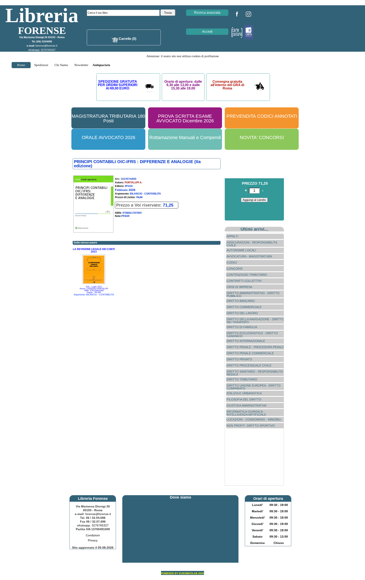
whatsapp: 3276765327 (42, 50)
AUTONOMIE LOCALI (241, 250)
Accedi (207, 31)
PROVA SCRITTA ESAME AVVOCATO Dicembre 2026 (185, 118)
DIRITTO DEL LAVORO (242, 313)
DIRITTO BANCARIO (241, 301)
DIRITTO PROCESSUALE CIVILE (249, 365)
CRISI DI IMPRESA (239, 287)
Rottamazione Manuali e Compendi (185, 137)
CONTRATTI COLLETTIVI (244, 281)
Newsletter (81, 65)
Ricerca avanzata (207, 12)
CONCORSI (234, 268)
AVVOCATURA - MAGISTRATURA (249, 256)
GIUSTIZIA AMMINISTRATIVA (246, 405)
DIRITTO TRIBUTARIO (242, 379)
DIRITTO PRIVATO (239, 359)
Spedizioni (41, 65)
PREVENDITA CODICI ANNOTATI (261, 116)
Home (21, 65)
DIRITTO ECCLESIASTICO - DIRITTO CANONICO (252, 334)
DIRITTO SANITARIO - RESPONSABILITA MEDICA (255, 373)
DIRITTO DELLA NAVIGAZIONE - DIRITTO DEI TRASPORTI (255, 321)
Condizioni (93, 535)
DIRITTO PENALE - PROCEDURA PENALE (255, 347)
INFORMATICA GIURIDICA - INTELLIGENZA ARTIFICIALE (246, 413)
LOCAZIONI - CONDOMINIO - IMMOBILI (254, 419)
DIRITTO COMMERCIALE (244, 307)
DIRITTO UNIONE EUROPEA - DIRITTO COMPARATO (254, 387)
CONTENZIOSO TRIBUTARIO (247, 274)
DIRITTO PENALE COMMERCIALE (250, 353)
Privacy (93, 540)
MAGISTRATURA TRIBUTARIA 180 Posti (108, 118)
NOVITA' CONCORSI (262, 137)
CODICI (232, 262)
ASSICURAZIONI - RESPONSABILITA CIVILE (252, 244)
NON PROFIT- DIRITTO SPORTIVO (251, 425)
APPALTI (232, 236)
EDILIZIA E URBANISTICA (244, 393)
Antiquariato (101, 65)
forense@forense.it (46, 45)
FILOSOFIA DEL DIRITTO (244, 399)
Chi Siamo (61, 65)
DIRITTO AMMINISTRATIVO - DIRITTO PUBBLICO (253, 294)
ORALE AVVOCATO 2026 (108, 137)
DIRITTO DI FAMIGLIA (242, 327)
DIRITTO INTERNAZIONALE (246, 341)
